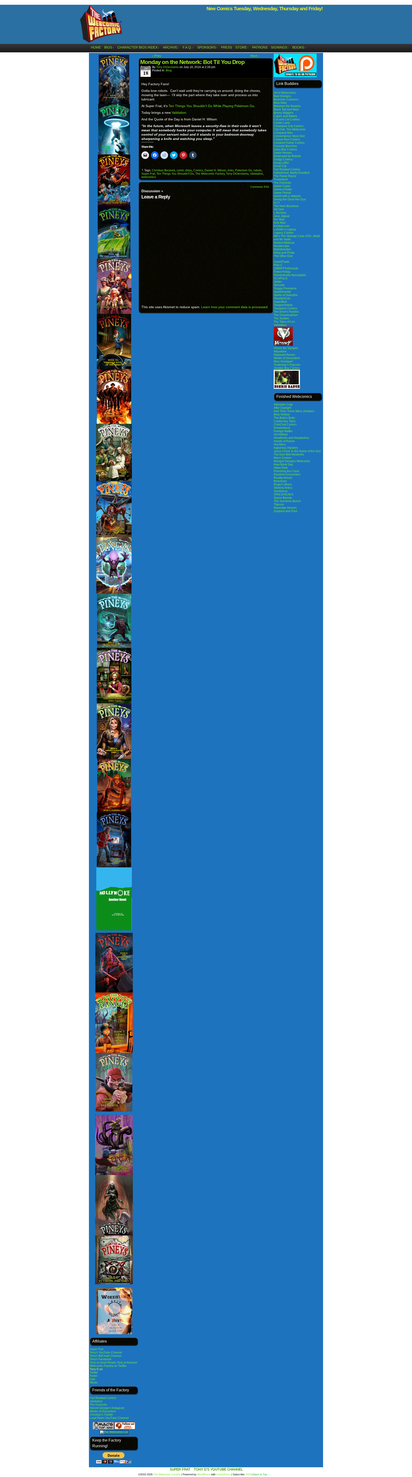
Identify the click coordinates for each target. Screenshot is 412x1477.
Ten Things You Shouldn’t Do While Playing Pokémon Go (211, 106)
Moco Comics (282, 457)
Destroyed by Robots (287, 156)
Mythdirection (282, 249)
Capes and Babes (285, 116)
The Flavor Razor (285, 176)
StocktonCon (282, 298)
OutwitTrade (281, 261)
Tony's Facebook (100, 1359)
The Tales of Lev (284, 321)
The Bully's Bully (284, 418)
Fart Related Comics (103, 1398)
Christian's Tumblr (101, 1414)
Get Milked (281, 434)
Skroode (279, 285)
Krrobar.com (281, 226)
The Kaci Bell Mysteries (289, 454)
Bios (109, 47)
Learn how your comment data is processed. (234, 307)
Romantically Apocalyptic (290, 275)
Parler (94, 1376)
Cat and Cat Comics (287, 119)
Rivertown (280, 481)
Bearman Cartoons (286, 99)
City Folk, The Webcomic (290, 129)
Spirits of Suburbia (286, 295)
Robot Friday (282, 271)
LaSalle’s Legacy (285, 229)
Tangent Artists (283, 305)
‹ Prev (156, 56)
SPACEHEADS (283, 494)
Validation (96, 1401)
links (231, 170)
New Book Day (283, 464)
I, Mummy (280, 212)
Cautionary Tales (285, 421)
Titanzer (279, 504)
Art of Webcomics (285, 92)
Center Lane (282, 122)
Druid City (280, 166)
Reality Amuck (283, 477)
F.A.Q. (188, 47)
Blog (169, 70)
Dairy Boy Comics (285, 149)
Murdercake (281, 246)
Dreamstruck (282, 428)
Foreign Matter (283, 431)
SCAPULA (280, 278)
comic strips (184, 170)
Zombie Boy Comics (287, 368)
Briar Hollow (282, 414)
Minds (94, 1382)
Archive (171, 47)
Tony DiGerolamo (167, 67)
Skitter (278, 281)
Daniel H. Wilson (215, 170)
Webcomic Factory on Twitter (108, 1366)
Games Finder (283, 189)
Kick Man (280, 222)
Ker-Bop (279, 219)
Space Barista (283, 497)
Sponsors (207, 47)
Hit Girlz (279, 209)
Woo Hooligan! (283, 361)
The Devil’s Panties (286, 311)
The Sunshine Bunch (287, 501)
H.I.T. (277, 202)
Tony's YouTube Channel (106, 1352)
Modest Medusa (284, 242)
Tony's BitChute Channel (106, 1356)
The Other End (283, 256)
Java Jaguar (282, 216)
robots (257, 170)
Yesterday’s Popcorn (287, 364)
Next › (254, 56)
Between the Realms (287, 106)
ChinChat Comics (285, 424)
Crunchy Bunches (285, 146)
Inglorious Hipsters (286, 448)
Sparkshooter (282, 291)
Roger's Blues (283, 484)
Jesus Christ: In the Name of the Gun (297, 451)
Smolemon (281, 491)
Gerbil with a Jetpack (287, 196)
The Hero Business (286, 206)
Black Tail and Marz (286, 109)
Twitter (94, 1372)
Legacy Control (284, 232)
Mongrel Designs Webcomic (292, 461)
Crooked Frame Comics (289, 142)
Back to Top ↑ (261, 1474)
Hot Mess (280, 444)
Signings (280, 47)
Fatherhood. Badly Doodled (291, 172)
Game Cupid (282, 186)
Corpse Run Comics (287, 139)
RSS (248, 1474)
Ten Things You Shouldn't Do (175, 173)
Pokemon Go (243, 170)
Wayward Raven (284, 354)
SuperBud (280, 301)
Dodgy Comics (283, 159)
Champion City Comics (289, 126)
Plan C (278, 265)
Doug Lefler (281, 162)
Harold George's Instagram (107, 1408)
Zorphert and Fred (285, 511)
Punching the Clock (286, 471)
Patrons (260, 47)
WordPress (203, 1474)
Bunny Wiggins (283, 112)
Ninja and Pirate (284, 252)
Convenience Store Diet (289, 136)
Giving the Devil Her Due (290, 199)
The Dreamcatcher (286, 315)
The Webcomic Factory (101, 25)
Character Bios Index (138, 47)
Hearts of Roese (284, 441)
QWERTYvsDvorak (286, 268)
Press (226, 47)
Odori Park (281, 467)
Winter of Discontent (103, 1411)
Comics (198, 170)
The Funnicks (98, 1404)
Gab (92, 1379)
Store (242, 47)
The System (281, 318)
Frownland (281, 179)
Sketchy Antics (283, 487)
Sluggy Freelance (285, 288)
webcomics (148, 177)
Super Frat (96, 1349)
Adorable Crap (283, 404)
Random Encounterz (287, 474)
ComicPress (223, 1474)
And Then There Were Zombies (294, 411)
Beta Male (280, 102)
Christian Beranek (163, 170)
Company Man (283, 132)
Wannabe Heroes (285, 507)
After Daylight (282, 408)
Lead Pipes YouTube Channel (109, 1418)
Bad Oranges (282, 96)
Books (299, 47)
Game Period (282, 192)
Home (96, 47)
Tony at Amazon (127, 1362)
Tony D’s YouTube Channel (218, 1469)
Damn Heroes (283, 152)
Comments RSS (259, 186)
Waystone (280, 351)
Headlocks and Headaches (291, 438)
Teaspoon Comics (285, 308)
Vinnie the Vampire (286, 348)
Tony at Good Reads (103, 1362)
